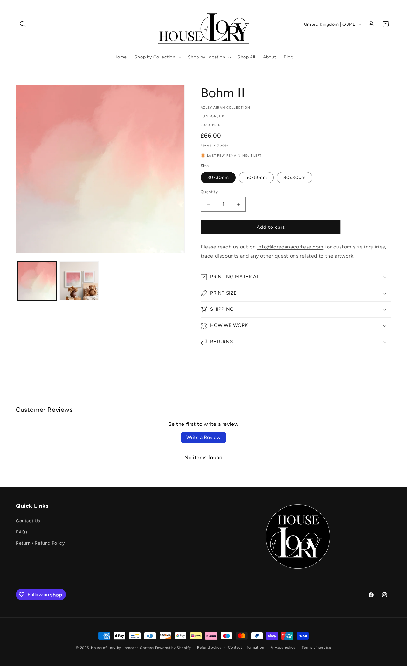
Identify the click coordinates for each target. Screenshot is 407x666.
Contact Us (28, 520)
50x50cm (256, 177)
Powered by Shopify (173, 648)
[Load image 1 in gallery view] (36, 280)
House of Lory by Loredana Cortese (122, 648)
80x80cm (294, 177)
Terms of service (316, 647)
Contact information (246, 647)
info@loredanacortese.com (290, 247)
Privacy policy (283, 647)
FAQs (22, 531)
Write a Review (203, 437)
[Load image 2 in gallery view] (78, 280)
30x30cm (218, 177)
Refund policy (209, 647)
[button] (23, 24)
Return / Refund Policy (40, 543)
